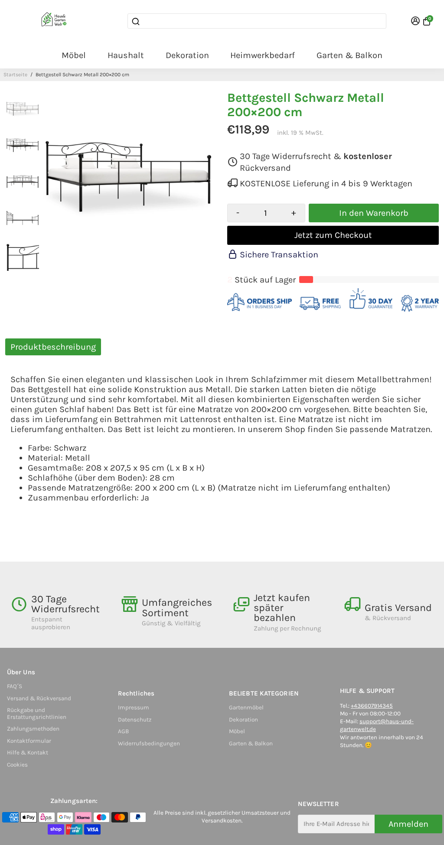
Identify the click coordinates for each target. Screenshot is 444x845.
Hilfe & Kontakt (27, 752)
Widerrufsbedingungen (149, 743)
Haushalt (126, 55)
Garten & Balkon (349, 55)
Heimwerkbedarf (262, 55)
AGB (123, 731)
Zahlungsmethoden (33, 728)
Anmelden (408, 824)
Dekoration (187, 55)
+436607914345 (372, 705)
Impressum (133, 707)
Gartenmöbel (246, 707)
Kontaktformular (29, 741)
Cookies (17, 764)
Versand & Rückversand (39, 698)
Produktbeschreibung (53, 347)
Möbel (74, 55)
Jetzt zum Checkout (333, 235)
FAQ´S (14, 686)
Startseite (15, 75)
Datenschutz (134, 719)
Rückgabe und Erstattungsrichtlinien (36, 713)
